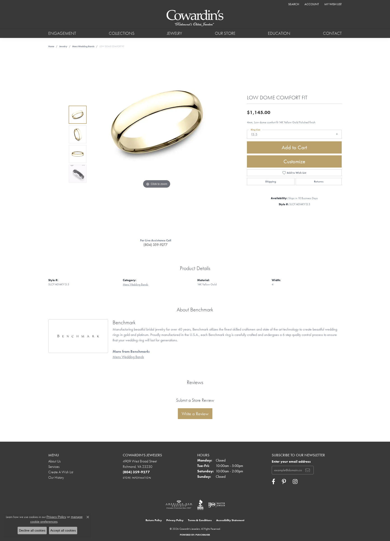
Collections (122, 33)
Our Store (225, 33)
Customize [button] (294, 161)
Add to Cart (294, 147)
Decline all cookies (32, 530)
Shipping (270, 181)
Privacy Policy (174, 520)
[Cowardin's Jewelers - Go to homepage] (195, 18)
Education (279, 33)
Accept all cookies (63, 530)
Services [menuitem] (53, 466)
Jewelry (174, 33)
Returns (318, 181)
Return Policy (154, 520)
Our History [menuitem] (56, 477)
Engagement (62, 33)
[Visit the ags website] (179, 504)
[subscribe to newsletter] (307, 470)
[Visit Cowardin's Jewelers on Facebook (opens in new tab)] (273, 481)
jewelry (63, 46)
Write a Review (195, 414)
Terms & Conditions (200, 520)
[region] (156, 144)
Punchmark (202, 534)
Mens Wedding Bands (83, 46)
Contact (332, 33)
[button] (293, 4)
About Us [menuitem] (54, 461)
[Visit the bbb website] (200, 504)
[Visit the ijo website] (216, 504)
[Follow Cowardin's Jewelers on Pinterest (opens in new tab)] (284, 481)
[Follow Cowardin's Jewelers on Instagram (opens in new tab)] (295, 481)
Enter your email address (291, 461)
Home (51, 46)
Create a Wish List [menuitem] (60, 472)
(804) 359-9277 (155, 244)
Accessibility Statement (230, 520)
